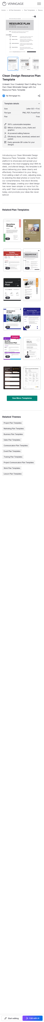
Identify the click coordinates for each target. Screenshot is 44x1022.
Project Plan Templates (13, 423)
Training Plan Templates (13, 457)
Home (3, 10)
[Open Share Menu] (39, 95)
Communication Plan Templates (16, 446)
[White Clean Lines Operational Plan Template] (12, 230)
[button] (11, 1018)
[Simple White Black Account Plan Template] (12, 289)
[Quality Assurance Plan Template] (12, 348)
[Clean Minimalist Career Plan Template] (32, 289)
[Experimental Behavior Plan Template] (32, 378)
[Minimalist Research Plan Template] (12, 319)
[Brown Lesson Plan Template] (12, 378)
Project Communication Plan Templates (19, 462)
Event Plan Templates (12, 451)
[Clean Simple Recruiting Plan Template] (32, 319)
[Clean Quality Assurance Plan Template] (12, 260)
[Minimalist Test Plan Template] (32, 230)
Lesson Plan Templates (13, 474)
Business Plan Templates (13, 434)
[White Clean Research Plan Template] (32, 348)
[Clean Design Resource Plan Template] (32, 260)
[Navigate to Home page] (12, 4)
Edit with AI (34, 1018)
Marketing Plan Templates (14, 429)
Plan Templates (29, 10)
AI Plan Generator (15, 10)
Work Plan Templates (12, 468)
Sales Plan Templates (12, 440)
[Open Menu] (39, 3)
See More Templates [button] (22, 398)
